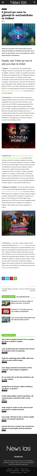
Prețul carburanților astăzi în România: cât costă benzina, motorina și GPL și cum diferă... (17, 398)
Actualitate (4, 352)
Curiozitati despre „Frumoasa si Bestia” (10, 289)
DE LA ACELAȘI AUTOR (22, 296)
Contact (25, 472)
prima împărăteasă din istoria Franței (12, 191)
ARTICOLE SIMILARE (8, 296)
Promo (3, 430)
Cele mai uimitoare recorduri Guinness (27, 289)
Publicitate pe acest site (16, 472)
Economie (4, 362)
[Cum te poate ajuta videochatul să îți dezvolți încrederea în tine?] (6, 320)
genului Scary (21, 245)
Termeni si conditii (25, 470)
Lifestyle (4, 343)
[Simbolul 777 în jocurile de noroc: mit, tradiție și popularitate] (6, 311)
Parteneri (17, 469)
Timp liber (8, 6)
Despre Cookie (24, 469)
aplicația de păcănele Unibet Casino (13, 91)
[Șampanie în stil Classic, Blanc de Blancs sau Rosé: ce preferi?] (6, 303)
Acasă (3, 6)
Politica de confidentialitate (12, 470)
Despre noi (10, 469)
